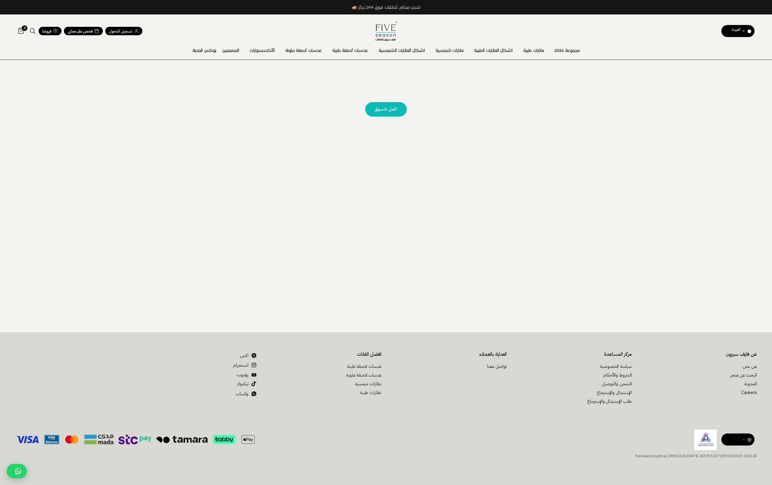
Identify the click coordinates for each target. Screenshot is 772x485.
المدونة (750, 383)
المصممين (230, 50)
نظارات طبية (533, 50)
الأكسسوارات (262, 50)
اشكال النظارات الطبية (493, 50)
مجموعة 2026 (567, 50)
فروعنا (46, 31)
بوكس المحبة (204, 50)
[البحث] (33, 31)
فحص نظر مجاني (80, 31)
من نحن (749, 366)
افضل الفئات (369, 354)
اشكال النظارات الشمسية (401, 50)
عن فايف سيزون (741, 354)
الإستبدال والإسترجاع (614, 392)
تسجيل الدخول (120, 31)
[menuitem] (567, 51)
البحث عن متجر (743, 375)
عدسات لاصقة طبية (350, 50)
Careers (749, 392)
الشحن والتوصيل (617, 383)
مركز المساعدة (618, 354)
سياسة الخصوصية (616, 366)
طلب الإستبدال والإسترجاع (609, 401)
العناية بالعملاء (493, 354)
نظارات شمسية (449, 50)
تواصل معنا (497, 366)
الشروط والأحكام (617, 375)
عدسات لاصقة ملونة (303, 50)
